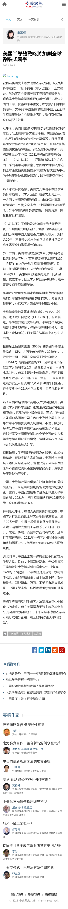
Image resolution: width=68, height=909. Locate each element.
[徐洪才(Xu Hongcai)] (6, 731)
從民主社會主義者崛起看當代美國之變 (32, 845)
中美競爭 (13, 633)
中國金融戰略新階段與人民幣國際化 (30, 686)
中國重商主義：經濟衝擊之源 (25, 698)
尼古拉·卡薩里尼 (22, 807)
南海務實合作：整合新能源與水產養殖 (32, 743)
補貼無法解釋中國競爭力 (22, 679)
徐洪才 (16, 730)
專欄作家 (11, 715)
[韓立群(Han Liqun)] (6, 874)
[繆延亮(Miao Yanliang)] (6, 830)
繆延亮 (16, 829)
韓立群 (16, 873)
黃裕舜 (16, 785)
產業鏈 (37, 633)
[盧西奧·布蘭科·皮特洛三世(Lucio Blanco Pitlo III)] (6, 750)
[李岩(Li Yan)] (6, 852)
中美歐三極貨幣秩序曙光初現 (25, 801)
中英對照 (34, 19)
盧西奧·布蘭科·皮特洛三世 (27, 748)
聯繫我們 (34, 894)
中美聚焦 (34, 4)
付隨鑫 (16, 767)
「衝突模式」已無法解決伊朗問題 (28, 867)
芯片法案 (26, 633)
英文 (19, 19)
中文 (8, 19)
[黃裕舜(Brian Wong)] (6, 786)
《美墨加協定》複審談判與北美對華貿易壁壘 (36, 692)
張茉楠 (21, 32)
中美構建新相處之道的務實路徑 (26, 761)
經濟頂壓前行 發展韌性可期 (24, 725)
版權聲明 (51, 894)
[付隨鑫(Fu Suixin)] (6, 768)
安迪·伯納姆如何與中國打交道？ (27, 779)
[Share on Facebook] (34, 650)
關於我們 (17, 894)
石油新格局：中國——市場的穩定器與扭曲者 (36, 673)
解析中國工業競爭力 (18, 823)
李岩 (15, 851)
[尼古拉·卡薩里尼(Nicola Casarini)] (6, 808)
